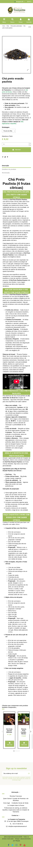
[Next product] (30, 27)
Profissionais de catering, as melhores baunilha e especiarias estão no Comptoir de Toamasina (15, 810)
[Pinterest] (7, 157)
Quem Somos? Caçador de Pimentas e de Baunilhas (15, 799)
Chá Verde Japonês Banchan (9, 730)
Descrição (5, 165)
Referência (5, 136)
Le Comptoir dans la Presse (15, 805)
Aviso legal (6, 803)
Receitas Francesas (16, 796)
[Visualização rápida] (9, 726)
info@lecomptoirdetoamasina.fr (17, 826)
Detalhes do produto (9, 169)
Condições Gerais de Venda (20, 803)
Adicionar (18, 149)
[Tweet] (5, 157)
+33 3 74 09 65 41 (17, 824)
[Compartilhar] (2, 157)
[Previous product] (29, 27)
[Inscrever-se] (29, 773)
